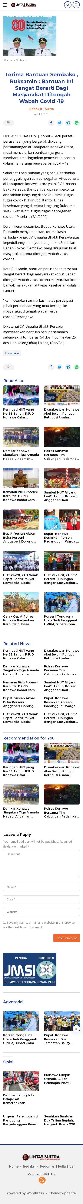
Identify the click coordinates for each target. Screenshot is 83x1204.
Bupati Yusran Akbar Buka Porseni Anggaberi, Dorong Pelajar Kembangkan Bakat (19, 537)
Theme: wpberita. (62, 1193)
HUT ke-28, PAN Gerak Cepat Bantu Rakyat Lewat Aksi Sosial (20, 579)
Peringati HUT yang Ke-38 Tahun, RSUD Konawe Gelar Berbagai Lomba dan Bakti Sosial (19, 413)
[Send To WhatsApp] (76, 123)
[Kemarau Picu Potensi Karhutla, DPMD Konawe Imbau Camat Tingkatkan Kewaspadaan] (21, 478)
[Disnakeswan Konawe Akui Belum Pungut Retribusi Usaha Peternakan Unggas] (62, 395)
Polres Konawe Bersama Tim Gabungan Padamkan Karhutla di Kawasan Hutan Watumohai (61, 455)
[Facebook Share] (51, 123)
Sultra (49, 109)
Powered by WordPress (25, 1193)
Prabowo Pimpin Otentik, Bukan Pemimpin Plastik (58, 1079)
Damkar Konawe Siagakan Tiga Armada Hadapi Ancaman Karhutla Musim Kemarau (21, 455)
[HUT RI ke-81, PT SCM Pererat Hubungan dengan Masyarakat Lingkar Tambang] (62, 561)
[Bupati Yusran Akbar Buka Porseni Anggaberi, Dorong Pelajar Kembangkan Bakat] (21, 519)
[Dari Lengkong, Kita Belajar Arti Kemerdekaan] (21, 1081)
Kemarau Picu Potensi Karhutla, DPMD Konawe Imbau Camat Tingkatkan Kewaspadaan (20, 496)
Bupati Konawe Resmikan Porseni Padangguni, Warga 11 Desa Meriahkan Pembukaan (61, 538)
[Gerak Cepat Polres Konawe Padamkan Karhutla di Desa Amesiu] (21, 602)
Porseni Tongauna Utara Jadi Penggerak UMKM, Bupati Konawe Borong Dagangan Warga (62, 620)
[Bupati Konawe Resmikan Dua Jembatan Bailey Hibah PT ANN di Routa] (62, 1021)
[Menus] (6, 5)
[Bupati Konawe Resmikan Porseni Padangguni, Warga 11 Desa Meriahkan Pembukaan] (62, 519)
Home (14, 1166)
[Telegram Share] (68, 123)
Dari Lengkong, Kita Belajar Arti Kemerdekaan (18, 1099)
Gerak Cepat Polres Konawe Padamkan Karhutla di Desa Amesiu (18, 620)
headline (12, 353)
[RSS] (42, 1180)
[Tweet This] (59, 123)
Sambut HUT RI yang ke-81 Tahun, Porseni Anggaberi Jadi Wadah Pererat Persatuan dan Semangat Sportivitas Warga (61, 496)
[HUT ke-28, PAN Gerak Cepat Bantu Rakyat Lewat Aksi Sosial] (21, 561)
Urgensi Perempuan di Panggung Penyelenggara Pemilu (21, 1120)
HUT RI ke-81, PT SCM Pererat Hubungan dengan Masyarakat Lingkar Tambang (60, 579)
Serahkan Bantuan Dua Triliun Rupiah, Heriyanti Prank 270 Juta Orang (59, 1120)
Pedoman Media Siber (57, 1166)
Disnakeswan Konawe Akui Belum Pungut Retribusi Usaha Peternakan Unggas (61, 413)
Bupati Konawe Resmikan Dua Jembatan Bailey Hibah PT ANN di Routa (57, 1039)
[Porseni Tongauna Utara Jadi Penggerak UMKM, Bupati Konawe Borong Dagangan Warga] (62, 602)
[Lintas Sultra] (23, 4)
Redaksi (35, 109)
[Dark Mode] (68, 4)
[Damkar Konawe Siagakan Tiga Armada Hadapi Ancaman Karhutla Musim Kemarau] (21, 437)
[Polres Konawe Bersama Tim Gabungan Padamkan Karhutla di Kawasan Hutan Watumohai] (62, 437)
